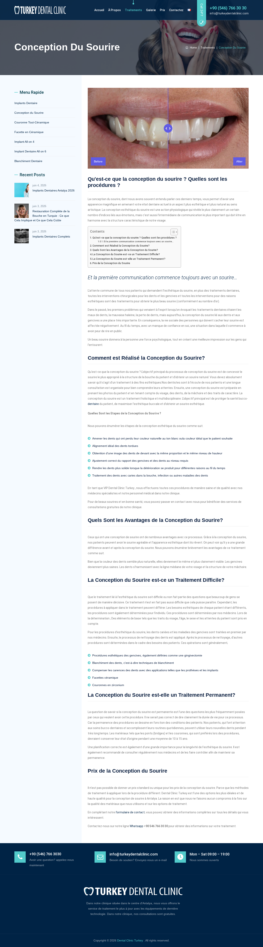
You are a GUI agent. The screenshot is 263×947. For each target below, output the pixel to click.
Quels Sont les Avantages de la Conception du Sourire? (125, 250)
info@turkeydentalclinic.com (229, 13)
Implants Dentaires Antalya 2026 (53, 190)
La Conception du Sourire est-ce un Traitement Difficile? (126, 254)
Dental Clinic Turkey (130, 940)
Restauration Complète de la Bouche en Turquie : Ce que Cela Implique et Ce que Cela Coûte (42, 216)
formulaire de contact (130, 812)
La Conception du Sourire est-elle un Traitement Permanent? (128, 258)
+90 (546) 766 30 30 (228, 8)
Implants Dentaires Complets (51, 236)
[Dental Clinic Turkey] (40, 10)
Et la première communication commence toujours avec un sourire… (138, 241)
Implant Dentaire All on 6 (30, 151)
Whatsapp (136, 826)
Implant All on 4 (24, 141)
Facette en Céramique (29, 132)
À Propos (114, 10)
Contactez (176, 10)
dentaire (93, 404)
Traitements (133, 10)
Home (192, 47)
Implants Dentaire (25, 103)
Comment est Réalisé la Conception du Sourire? (121, 245)
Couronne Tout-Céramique (31, 122)
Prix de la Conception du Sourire (111, 263)
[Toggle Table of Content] (172, 231)
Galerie (151, 10)
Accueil (99, 10)
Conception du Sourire (29, 112)
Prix (162, 10)
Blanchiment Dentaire (28, 161)
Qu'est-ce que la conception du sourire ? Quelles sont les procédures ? (134, 237)
